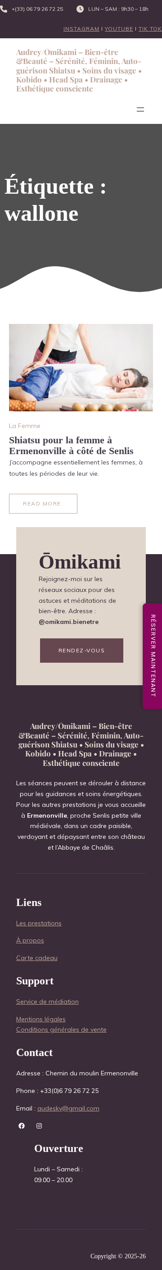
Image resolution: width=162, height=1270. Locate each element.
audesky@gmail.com (68, 1108)
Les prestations (39, 923)
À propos (30, 940)
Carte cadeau (37, 958)
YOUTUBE (119, 28)
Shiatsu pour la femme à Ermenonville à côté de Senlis (71, 445)
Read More (42, 503)
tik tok (150, 28)
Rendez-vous (81, 650)
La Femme (24, 426)
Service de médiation (47, 1001)
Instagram (81, 28)
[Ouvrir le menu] (140, 109)
